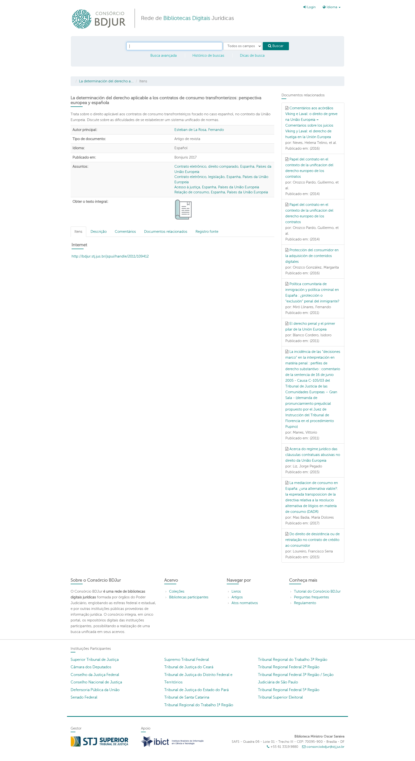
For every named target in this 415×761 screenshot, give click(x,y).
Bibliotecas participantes (188, 597)
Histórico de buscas (208, 55)
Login (311, 7)
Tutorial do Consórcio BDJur (317, 591)
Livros (236, 591)
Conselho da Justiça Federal (95, 675)
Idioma (332, 7)
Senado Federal (84, 697)
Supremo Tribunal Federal (186, 659)
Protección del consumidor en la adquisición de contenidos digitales (312, 256)
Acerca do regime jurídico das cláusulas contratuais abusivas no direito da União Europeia (312, 454)
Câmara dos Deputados (91, 667)
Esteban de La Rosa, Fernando (199, 130)
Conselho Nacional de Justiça (96, 682)
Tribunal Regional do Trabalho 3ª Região (292, 659)
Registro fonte (206, 231)
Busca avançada (163, 55)
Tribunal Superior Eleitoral (280, 697)
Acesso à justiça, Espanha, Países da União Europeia (216, 187)
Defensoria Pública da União (95, 690)
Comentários (125, 231)
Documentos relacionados (165, 231)
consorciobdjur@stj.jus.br (325, 747)
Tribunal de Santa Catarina (186, 697)
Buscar (277, 46)
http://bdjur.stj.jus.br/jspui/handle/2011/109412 (110, 256)
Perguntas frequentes (311, 597)
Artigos (237, 597)
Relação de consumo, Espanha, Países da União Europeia (221, 192)
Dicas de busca (252, 55)
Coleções (176, 591)
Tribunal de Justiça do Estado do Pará (196, 690)
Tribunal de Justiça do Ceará (188, 667)
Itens (78, 231)
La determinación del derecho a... (106, 81)
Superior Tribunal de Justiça (95, 659)
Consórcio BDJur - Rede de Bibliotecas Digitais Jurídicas (99, 19)
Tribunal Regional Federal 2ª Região (288, 667)
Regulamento (305, 603)
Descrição (99, 231)
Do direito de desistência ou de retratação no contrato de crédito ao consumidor (312, 539)
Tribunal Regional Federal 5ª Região (288, 690)
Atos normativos (245, 603)
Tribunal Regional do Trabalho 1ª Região (198, 705)
